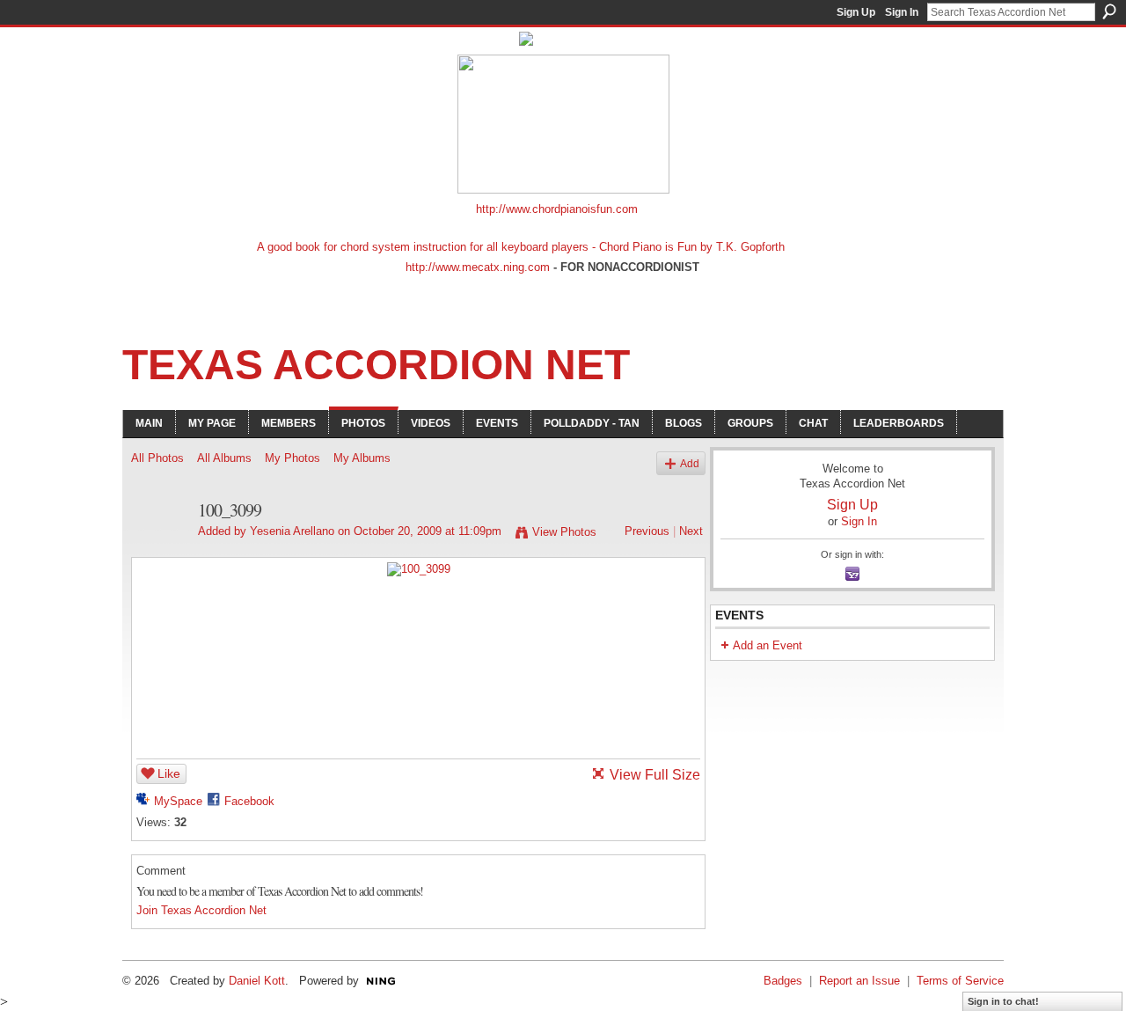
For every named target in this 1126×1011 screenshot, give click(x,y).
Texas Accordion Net (376, 364)
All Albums (224, 458)
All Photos (157, 458)
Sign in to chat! (1003, 1001)
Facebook (249, 801)
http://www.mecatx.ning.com (478, 267)
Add (689, 463)
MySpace (178, 801)
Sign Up (856, 12)
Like (168, 773)
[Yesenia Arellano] (159, 548)
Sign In (901, 12)
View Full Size (655, 774)
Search (1109, 11)
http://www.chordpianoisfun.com (557, 209)
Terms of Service (960, 980)
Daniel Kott (257, 980)
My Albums (362, 458)
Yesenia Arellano (292, 531)
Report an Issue (859, 980)
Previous (647, 531)
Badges (783, 980)
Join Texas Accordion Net (201, 910)
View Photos (564, 531)
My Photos (292, 458)
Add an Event (767, 645)
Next (691, 531)
